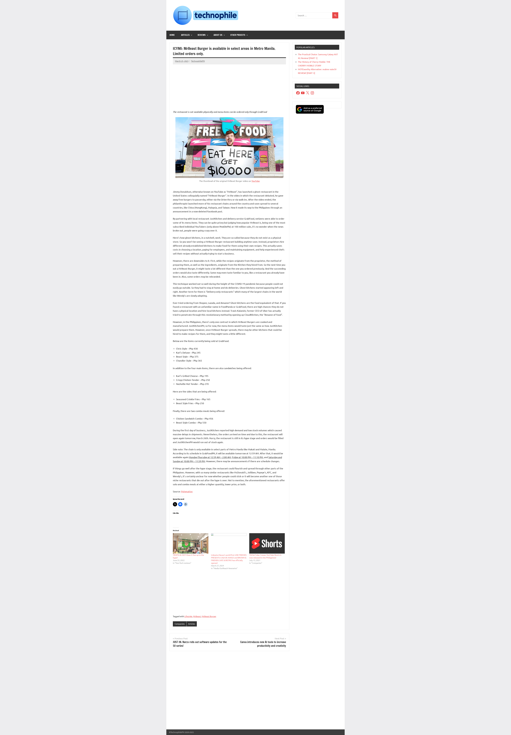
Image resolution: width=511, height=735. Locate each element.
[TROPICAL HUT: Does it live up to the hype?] (190, 543)
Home (172, 34)
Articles (185, 34)
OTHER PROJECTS (237, 34)
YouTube (256, 181)
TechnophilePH (198, 61)
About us (218, 34)
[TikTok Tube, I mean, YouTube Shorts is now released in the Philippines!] (267, 543)
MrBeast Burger (209, 616)
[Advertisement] (229, 85)
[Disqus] (229, 691)
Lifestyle (188, 616)
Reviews (202, 34)
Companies (180, 623)
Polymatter (187, 491)
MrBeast (197, 616)
